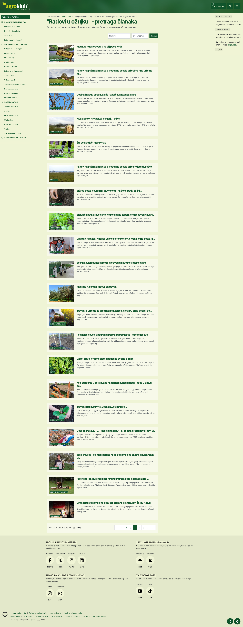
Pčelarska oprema (11, 89)
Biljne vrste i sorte (11, 116)
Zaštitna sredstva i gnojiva (14, 84)
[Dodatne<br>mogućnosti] (237, 621)
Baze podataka (11, 102)
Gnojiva (7, 111)
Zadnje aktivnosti (223, 17)
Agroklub (31, 620)
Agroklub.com (65, 17)
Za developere (56, 616)
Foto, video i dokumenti (13, 40)
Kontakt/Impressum (72, 616)
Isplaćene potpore (11, 124)
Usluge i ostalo (10, 80)
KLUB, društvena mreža (15, 138)
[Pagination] (117, 527)
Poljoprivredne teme (12, 27)
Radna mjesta (9, 53)
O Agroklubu (15, 616)
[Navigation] (237, 6)
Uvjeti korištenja (41, 616)
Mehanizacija (9, 58)
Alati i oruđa (9, 62)
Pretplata (86, 616)
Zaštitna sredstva (11, 107)
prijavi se (232, 45)
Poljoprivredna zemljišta (13, 49)
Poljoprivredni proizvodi (13, 71)
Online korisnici (222, 29)
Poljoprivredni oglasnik (15, 44)
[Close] (230, 6)
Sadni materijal (9, 75)
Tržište (6, 129)
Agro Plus (8, 36)
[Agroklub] (16, 6)
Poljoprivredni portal (19, 613)
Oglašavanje (27, 616)
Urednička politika (99, 616)
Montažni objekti (10, 98)
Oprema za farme (11, 93)
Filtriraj (154, 36)
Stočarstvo (8, 120)
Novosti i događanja (12, 31)
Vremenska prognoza (12, 133)
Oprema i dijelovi (10, 67)
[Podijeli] (230, 621)
